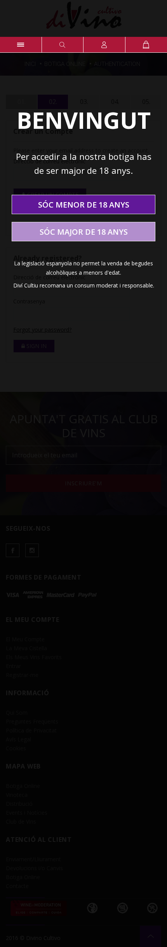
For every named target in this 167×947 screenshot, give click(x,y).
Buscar (63, 44)
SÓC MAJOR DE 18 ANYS (84, 232)
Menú (21, 44)
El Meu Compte (104, 44)
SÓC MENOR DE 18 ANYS (83, 204)
